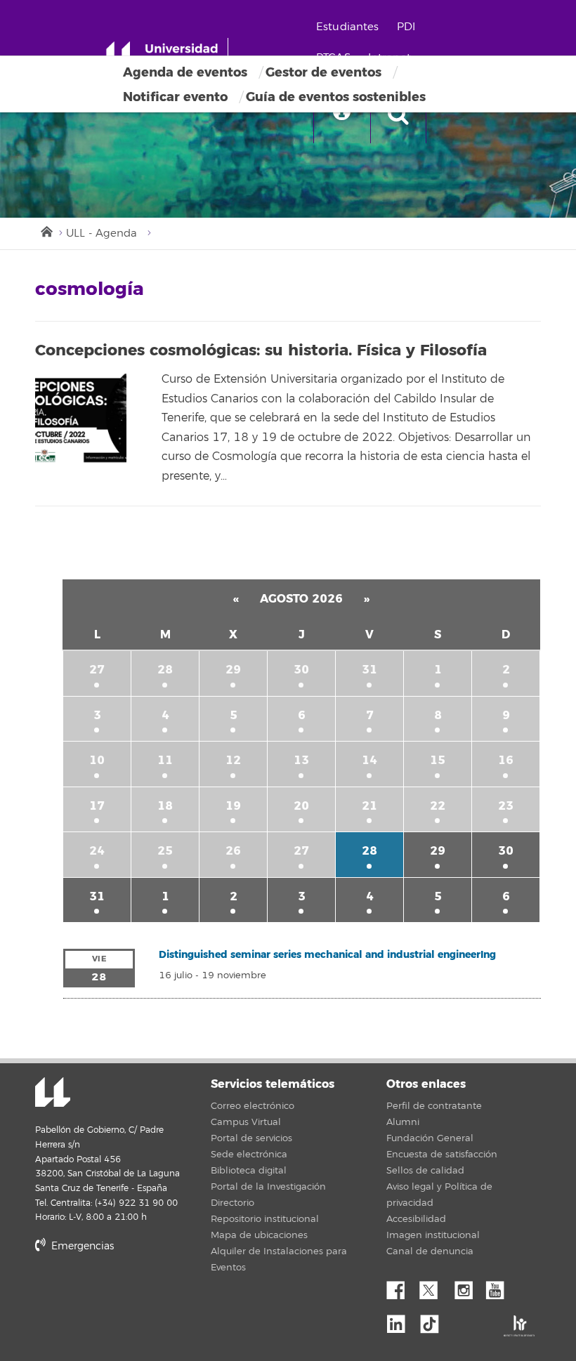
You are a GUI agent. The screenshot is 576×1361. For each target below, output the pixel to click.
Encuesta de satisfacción (441, 1154)
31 (369, 669)
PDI (406, 27)
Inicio (45, 230)
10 (97, 760)
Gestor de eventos (323, 72)
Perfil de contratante (434, 1106)
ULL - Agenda (101, 233)
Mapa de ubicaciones (259, 1235)
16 (505, 760)
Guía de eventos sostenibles (336, 96)
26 (233, 850)
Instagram (467, 1286)
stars (140, 1294)
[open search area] (398, 115)
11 (165, 760)
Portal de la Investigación (268, 1186)
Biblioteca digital (249, 1170)
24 (97, 850)
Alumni (402, 1122)
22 (437, 805)
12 (233, 760)
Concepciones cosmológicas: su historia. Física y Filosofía (261, 350)
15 (437, 760)
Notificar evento (175, 96)
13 (301, 760)
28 (165, 669)
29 (233, 669)
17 (97, 805)
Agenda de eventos (185, 72)
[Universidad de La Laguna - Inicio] (166, 55)
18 (165, 805)
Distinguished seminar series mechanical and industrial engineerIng (327, 954)
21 (369, 805)
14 (369, 760)
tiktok (434, 1320)
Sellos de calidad (425, 1170)
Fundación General (429, 1138)
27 (97, 669)
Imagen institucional (433, 1235)
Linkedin (401, 1320)
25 (165, 850)
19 (233, 805)
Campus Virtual (246, 1122)
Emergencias (81, 1246)
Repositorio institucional (265, 1219)
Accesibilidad (416, 1219)
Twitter (434, 1286)
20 (301, 805)
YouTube (500, 1286)
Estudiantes (347, 27)
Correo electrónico (252, 1106)
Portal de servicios (251, 1138)
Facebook (401, 1286)
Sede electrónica (249, 1154)
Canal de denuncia (429, 1251)
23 (505, 805)
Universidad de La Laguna (52, 1093)
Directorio (232, 1203)
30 (301, 669)
